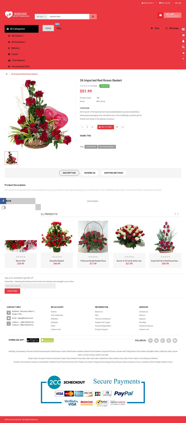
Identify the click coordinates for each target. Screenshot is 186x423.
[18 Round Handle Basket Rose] (93, 237)
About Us (99, 312)
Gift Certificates (57, 315)
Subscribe (12, 291)
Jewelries (145, 362)
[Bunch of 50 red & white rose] (129, 237)
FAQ (96, 315)
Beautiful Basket (57, 261)
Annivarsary (20, 351)
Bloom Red (20, 261)
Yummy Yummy (89, 355)
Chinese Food (54, 362)
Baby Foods (167, 362)
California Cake (165, 351)
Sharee (118, 362)
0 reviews (93, 86)
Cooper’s (42, 358)
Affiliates (54, 319)
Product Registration (103, 326)
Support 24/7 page (102, 322)
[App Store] (33, 340)
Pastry (81, 362)
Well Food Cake (102, 355)
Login (179, 3)
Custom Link (56, 329)
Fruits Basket (43, 362)
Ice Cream (89, 362)
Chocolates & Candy (29, 362)
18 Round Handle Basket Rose (93, 261)
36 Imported (91, 147)
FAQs (53, 326)
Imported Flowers (109, 351)
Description (69, 173)
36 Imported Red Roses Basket (24, 74)
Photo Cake (133, 358)
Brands (54, 312)
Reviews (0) (89, 173)
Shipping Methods (113, 173)
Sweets (16, 362)
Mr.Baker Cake (152, 351)
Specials (54, 322)
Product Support (101, 329)
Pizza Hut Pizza (67, 362)
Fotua (138, 362)
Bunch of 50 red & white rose (129, 261)
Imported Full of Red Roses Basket (165, 261)
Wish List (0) (165, 3)
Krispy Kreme (99, 362)
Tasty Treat (65, 358)
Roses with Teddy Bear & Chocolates (131, 351)
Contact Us (143, 312)
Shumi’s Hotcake (53, 358)
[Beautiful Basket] (57, 237)
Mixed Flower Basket (92, 351)
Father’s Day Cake (120, 358)
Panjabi (158, 362)
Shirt (152, 362)
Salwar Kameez (129, 362)
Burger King (110, 362)
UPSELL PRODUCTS (46, 214)
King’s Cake (32, 358)
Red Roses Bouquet (42, 351)
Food (141, 358)
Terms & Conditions (102, 319)
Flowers (30, 351)
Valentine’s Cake (106, 358)
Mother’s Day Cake (78, 358)
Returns (142, 315)
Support (142, 319)
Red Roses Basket (107, 147)
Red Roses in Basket (75, 351)
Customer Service (146, 326)
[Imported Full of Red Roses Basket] (165, 237)
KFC (76, 362)
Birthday (12, 351)
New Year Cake (92, 358)
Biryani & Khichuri (151, 358)
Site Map (142, 322)
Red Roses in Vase (58, 351)
